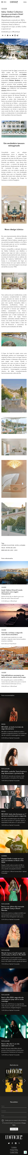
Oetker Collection (7, 545)
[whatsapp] (15, 35)
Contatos (14, 1147)
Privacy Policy (14, 1150)
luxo (15, 550)
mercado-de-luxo (7, 550)
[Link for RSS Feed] (19, 1143)
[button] (25, 1080)
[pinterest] (7, 35)
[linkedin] (10, 35)
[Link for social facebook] (12, 1143)
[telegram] (17, 35)
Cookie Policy (14, 1152)
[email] (2, 35)
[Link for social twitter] (9, 1143)
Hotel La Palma (20, 545)
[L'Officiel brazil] (14, 2)
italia (3, 547)
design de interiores (16, 86)
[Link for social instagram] (15, 1143)
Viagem (4, 8)
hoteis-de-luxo (11, 547)
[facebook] (5, 35)
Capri (15, 70)
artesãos (3, 90)
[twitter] (12, 35)
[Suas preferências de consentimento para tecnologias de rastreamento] (25, 1152)
